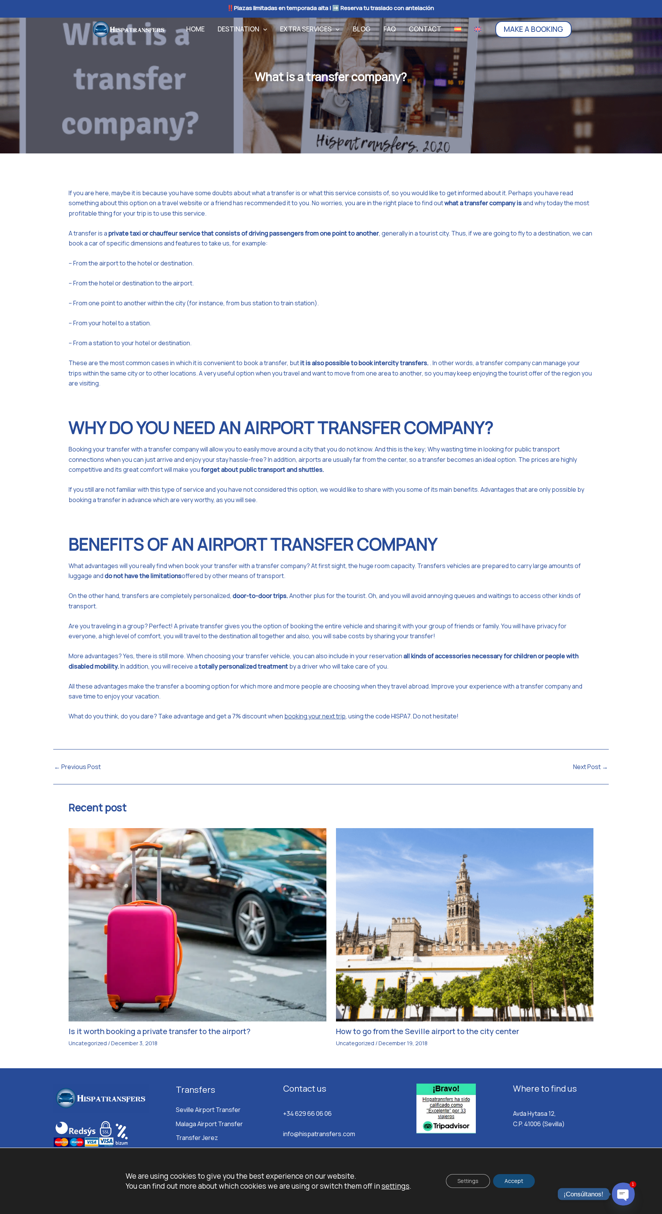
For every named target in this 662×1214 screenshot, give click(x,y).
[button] (263, 29)
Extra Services (306, 29)
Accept (514, 1180)
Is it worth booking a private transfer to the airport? (160, 1031)
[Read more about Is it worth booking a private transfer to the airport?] (197, 924)
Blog (361, 29)
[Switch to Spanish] (458, 29)
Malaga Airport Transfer (209, 1124)
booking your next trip (315, 716)
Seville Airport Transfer (208, 1109)
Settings (467, 1180)
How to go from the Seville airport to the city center (427, 1031)
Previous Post (77, 767)
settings (396, 1186)
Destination (238, 29)
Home (195, 29)
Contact (425, 29)
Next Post (590, 767)
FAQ (389, 29)
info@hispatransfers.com (319, 1134)
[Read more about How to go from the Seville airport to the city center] (465, 924)
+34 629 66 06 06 (307, 1113)
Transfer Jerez (197, 1137)
